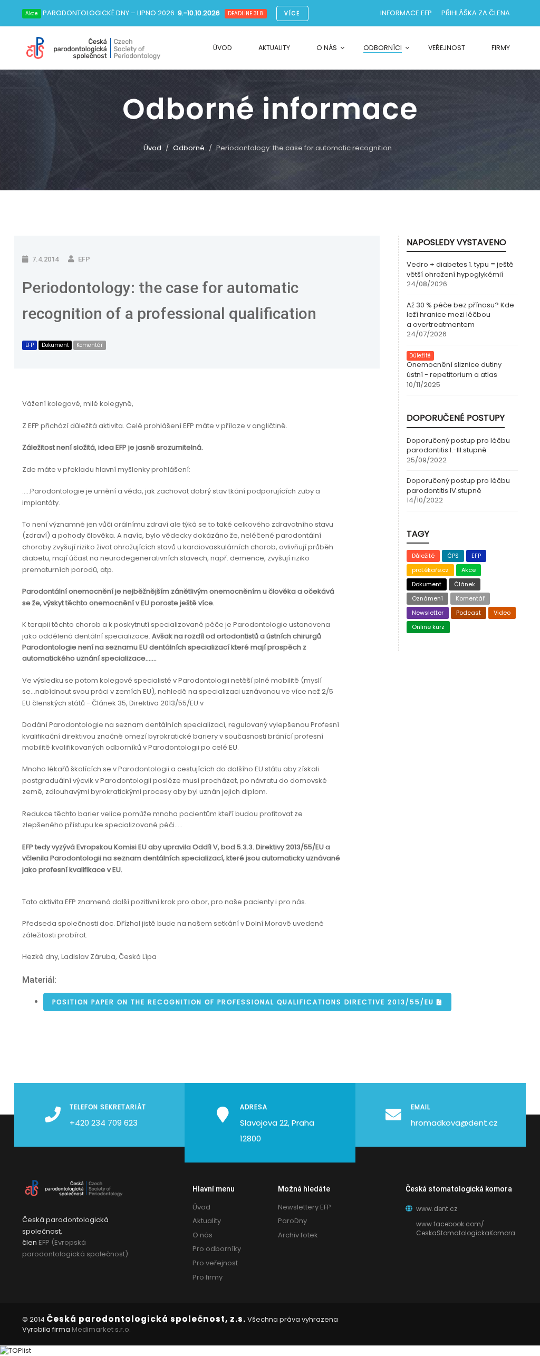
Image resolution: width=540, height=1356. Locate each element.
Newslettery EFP (304, 1207)
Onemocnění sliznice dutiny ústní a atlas (454, 370)
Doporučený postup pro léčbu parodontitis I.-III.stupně (458, 446)
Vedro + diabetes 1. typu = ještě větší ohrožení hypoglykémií (460, 269)
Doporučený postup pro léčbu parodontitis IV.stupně (458, 486)
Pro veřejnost (215, 1263)
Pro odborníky (216, 1249)
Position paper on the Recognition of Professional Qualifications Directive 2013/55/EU (244, 1001)
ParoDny (292, 1221)
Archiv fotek (298, 1235)
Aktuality (206, 1221)
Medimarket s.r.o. (101, 1329)
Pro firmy (207, 1277)
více (292, 13)
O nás (202, 1235)
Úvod (152, 148)
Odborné (189, 148)
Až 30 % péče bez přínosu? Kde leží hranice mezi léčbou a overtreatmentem (460, 315)
